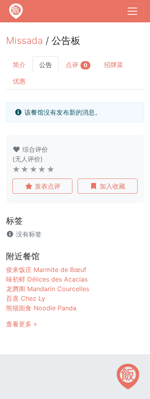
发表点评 (46, 186)
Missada (24, 40)
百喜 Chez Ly (25, 298)
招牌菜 (113, 65)
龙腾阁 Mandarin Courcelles (47, 289)
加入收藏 (111, 186)
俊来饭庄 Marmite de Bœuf (46, 270)
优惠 (19, 81)
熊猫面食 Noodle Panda (41, 308)
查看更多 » (21, 324)
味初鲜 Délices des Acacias (47, 279)
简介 (19, 65)
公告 (45, 65)
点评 (76, 65)
